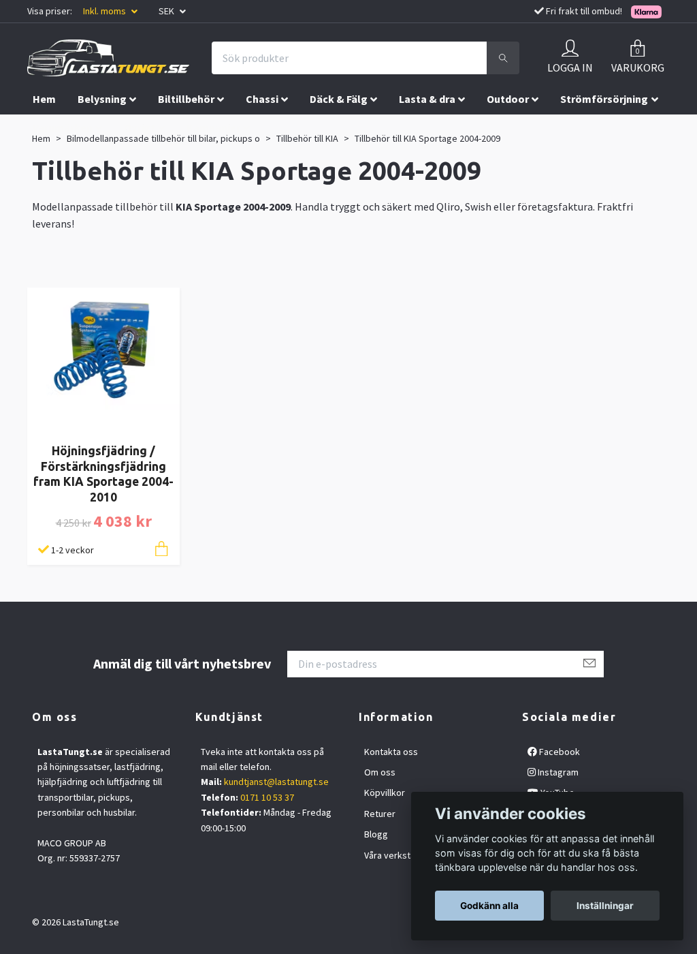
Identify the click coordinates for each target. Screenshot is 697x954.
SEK (167, 11)
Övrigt (139, 127)
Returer (379, 813)
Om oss (379, 772)
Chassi (262, 99)
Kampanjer (213, 127)
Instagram (557, 772)
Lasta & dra (427, 99)
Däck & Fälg (339, 99)
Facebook (558, 751)
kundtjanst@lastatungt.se (276, 781)
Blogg (376, 834)
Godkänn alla (489, 905)
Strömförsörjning (604, 99)
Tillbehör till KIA (307, 138)
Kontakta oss (391, 751)
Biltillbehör (186, 99)
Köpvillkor (384, 792)
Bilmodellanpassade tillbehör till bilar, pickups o (163, 138)
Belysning (102, 99)
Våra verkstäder (396, 855)
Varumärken (63, 127)
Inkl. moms (105, 11)
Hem (44, 99)
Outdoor (508, 99)
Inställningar (605, 905)
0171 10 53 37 (267, 797)
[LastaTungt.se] (108, 58)
